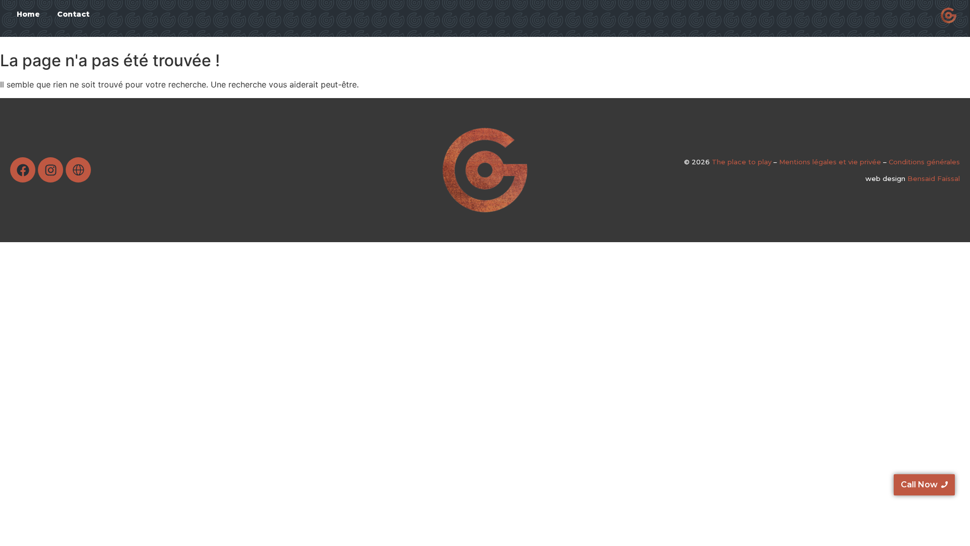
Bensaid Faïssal (933, 178)
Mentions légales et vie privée (830, 162)
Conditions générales (924, 162)
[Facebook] (22, 170)
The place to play (742, 162)
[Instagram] (50, 170)
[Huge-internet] (78, 170)
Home (28, 14)
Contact (73, 14)
